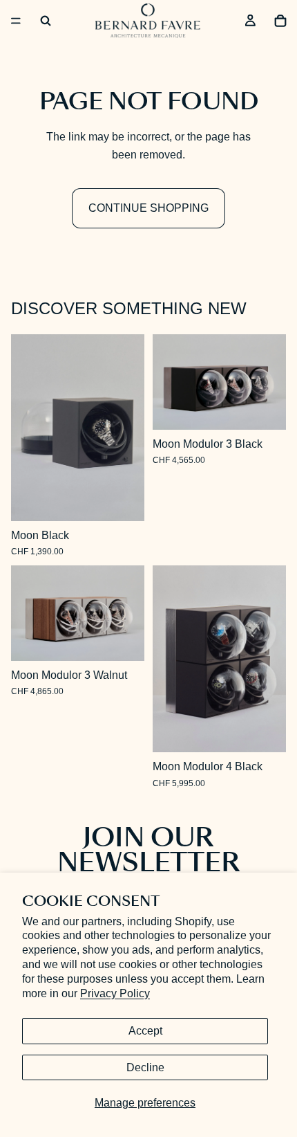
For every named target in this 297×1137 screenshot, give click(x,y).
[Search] (45, 21)
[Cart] (280, 21)
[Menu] (16, 21)
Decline (145, 1067)
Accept (145, 1031)
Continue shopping (148, 208)
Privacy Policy (115, 993)
